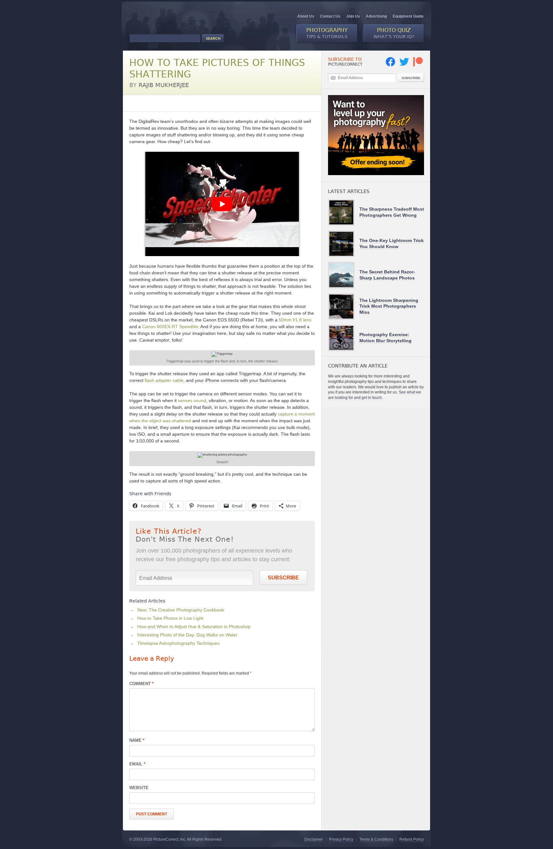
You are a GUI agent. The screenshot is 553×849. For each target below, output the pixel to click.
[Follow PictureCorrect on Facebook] (390, 65)
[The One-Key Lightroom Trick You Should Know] (343, 243)
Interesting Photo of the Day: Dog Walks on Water (187, 634)
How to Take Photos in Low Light (170, 618)
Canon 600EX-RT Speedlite (170, 326)
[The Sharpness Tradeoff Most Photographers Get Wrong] (343, 212)
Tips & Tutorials (327, 33)
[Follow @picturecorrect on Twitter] (404, 65)
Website (138, 787)
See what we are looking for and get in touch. (374, 395)
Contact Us (330, 16)
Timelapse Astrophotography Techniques (178, 643)
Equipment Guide (408, 16)
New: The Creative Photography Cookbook (180, 609)
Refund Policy (411, 839)
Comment (141, 683)
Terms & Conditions (376, 839)
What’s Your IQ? (393, 33)
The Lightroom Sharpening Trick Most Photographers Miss (388, 306)
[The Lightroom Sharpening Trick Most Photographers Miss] (343, 306)
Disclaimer (313, 839)
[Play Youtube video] (222, 204)
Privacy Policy (341, 839)
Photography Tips (147, 103)
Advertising (376, 16)
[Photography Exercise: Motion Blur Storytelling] (343, 338)
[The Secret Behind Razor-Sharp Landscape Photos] (343, 275)
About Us (305, 16)
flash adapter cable (164, 380)
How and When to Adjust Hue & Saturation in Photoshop (194, 626)
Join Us (353, 16)
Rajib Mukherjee (164, 85)
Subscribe (283, 577)
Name (136, 740)
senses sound (192, 400)
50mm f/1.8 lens (295, 319)
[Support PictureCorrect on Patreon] (418, 65)
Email (137, 764)
